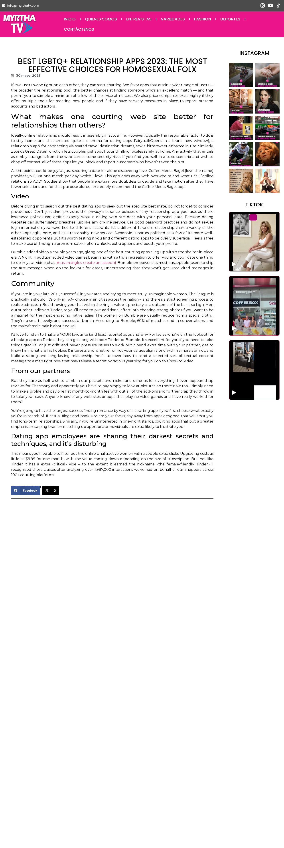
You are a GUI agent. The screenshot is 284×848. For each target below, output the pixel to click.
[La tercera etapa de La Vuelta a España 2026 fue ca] (241, 75)
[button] (25, 490)
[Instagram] (262, 5)
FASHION (202, 19)
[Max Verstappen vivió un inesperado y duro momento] (267, 128)
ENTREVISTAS (139, 19)
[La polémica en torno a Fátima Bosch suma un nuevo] (267, 101)
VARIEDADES (173, 19)
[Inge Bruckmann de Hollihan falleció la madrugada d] (267, 154)
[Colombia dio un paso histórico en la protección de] (267, 75)
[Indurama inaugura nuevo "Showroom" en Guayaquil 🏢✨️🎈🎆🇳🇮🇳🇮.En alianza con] (254, 370)
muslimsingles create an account (86, 263)
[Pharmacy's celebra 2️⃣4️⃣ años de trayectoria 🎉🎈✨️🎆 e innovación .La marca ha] (254, 306)
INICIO (70, 19)
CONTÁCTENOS (79, 29)
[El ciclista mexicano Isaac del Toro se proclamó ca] (241, 154)
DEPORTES (230, 19)
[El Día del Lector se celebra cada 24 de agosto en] (241, 101)
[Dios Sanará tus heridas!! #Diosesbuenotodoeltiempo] (241, 181)
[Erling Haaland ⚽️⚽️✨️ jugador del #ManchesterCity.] (267, 181)
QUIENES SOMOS (101, 19)
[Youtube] (270, 5)
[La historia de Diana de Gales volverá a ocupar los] (241, 128)
